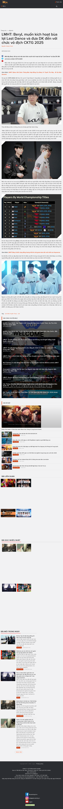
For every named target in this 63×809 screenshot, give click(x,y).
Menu (4, 6)
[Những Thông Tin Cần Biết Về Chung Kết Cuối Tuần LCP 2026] (8, 519)
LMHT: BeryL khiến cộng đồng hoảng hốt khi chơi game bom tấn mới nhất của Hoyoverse (34, 252)
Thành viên (59, 2)
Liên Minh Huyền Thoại (11, 313)
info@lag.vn (35, 773)
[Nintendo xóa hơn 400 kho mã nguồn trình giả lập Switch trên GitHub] (24, 595)
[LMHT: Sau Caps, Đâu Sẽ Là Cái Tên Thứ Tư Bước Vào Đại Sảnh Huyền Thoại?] (8, 492)
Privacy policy (39, 763)
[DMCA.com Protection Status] (30, 805)
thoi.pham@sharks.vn (30, 777)
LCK (19, 313)
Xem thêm (19, 752)
